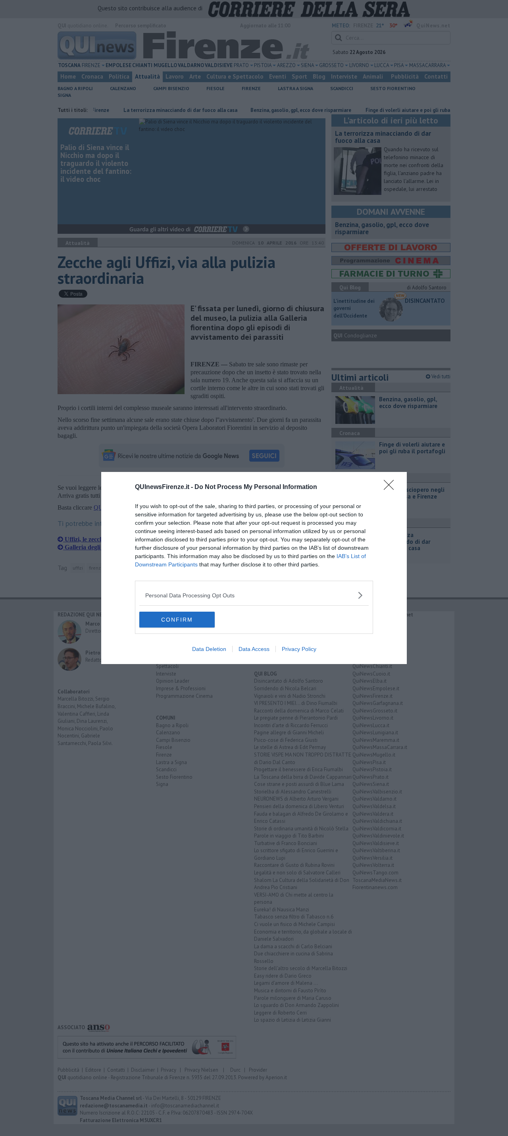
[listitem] (254, 595)
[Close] (391, 487)
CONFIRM (177, 619)
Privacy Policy (299, 649)
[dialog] (254, 568)
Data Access (254, 649)
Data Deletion (209, 649)
